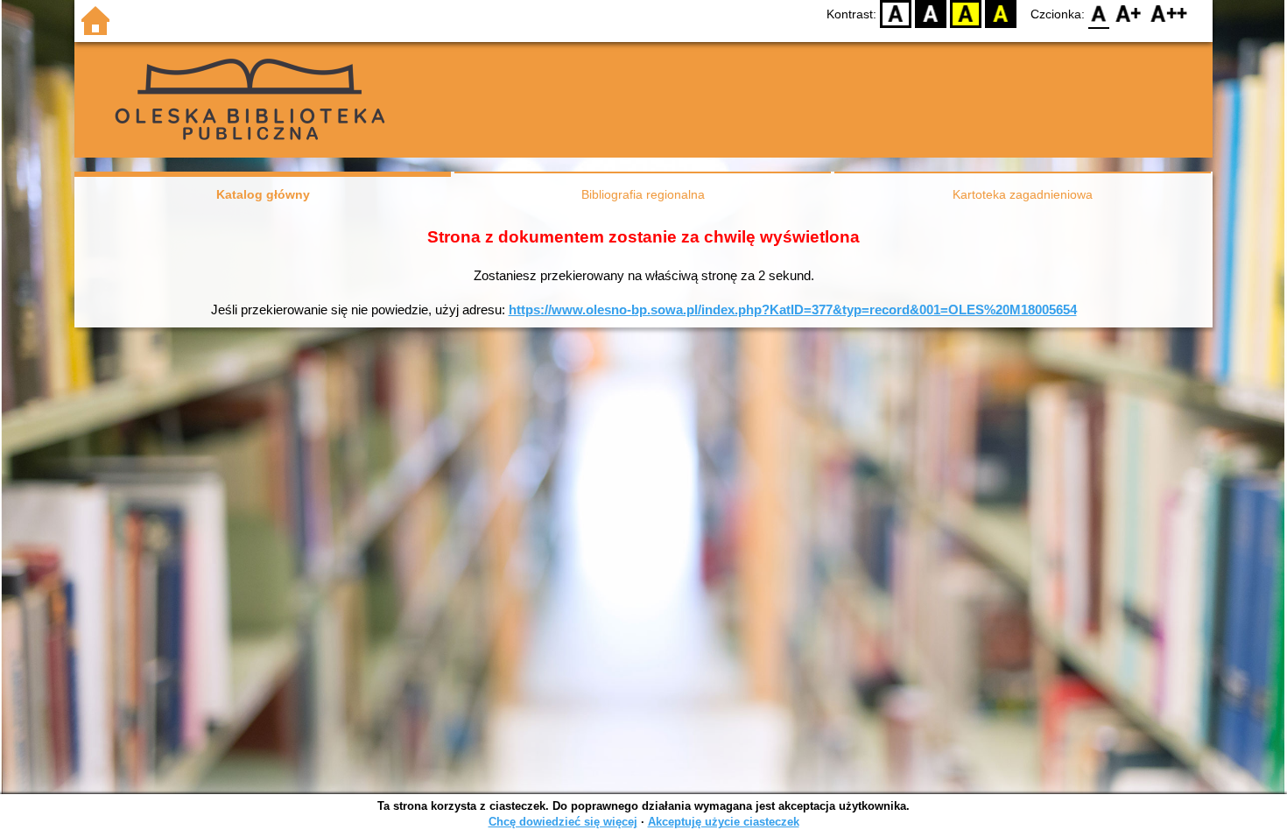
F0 (1099, 13)
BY (1000, 13)
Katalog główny (263, 194)
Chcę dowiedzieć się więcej (563, 821)
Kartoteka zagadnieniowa (1023, 194)
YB (965, 13)
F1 (1129, 13)
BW (930, 13)
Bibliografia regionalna (643, 194)
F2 (1169, 13)
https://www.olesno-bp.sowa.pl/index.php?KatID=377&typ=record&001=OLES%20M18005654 (793, 309)
